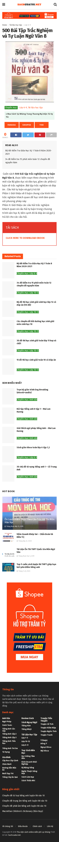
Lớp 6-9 (27, 25)
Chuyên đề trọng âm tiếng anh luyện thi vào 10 (24, 801)
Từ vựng (6, 752)
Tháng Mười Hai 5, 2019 (26, 556)
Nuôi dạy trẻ (7, 773)
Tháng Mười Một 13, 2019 (14, 526)
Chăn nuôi (6, 764)
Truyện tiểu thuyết (46, 719)
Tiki (42, 125)
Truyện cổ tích (47, 724)
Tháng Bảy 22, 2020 (25, 541)
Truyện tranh (46, 735)
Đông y (44, 743)
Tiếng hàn (26, 726)
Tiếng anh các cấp (8, 730)
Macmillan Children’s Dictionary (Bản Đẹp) (22, 811)
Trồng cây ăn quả (10, 777)
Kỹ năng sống (27, 768)
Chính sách (37, 826)
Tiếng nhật (26, 729)
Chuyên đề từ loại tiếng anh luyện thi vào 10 (23, 795)
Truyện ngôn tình (49, 731)
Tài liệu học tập (15, 25)
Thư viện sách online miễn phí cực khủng (33, 832)
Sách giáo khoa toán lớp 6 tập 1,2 (33, 447)
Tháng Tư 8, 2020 (24, 571)
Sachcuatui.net (14, 835)
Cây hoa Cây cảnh (10, 761)
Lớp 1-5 (24, 738)
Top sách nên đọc (28, 751)
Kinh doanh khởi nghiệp (29, 763)
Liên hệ (50, 826)
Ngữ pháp (6, 722)
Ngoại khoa (46, 747)
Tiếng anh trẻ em (10, 748)
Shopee (26, 125)
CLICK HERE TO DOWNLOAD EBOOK (25, 238)
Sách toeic (7, 725)
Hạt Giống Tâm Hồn (28, 757)
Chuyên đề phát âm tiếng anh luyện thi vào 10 (24, 806)
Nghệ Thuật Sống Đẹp (29, 772)
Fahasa (12, 125)
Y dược (44, 740)
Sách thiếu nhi (28, 781)
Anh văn (6, 718)
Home (4, 25)
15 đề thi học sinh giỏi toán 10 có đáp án (36, 360)
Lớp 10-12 (25, 741)
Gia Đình (6, 757)
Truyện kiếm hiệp (48, 728)
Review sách (27, 718)
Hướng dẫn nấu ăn (9, 769)
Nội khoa (45, 751)
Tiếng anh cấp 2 (9, 734)
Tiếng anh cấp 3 (9, 737)
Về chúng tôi (7, 826)
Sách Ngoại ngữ (29, 722)
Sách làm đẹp (27, 777)
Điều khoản (23, 826)
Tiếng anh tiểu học (9, 742)
